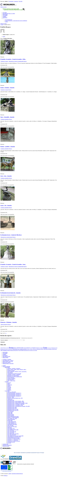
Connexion (16, 1)
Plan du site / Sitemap (6, 362)
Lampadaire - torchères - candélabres (13, 374)
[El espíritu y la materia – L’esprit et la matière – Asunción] (7, 259)
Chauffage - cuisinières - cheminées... (14, 368)
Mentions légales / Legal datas (8, 363)
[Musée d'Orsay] (6, 464)
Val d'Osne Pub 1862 (11, 441)
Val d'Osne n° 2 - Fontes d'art (12, 439)
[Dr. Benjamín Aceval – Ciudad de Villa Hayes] (7, 229)
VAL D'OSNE (21, 350)
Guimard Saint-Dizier (11, 419)
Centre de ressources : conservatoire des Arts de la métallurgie (16, 20)
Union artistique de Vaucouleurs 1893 (14, 436)
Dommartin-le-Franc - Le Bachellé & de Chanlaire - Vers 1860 (18, 406)
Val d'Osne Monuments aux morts (13, 437)
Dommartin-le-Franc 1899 (12, 407)
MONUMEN (5, 14)
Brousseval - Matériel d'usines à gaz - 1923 (15, 398)
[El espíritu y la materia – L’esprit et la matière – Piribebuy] (7, 54)
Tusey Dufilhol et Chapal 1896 (12, 429)
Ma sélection (5, 17)
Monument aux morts (54, 347)
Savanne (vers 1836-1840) (12, 426)
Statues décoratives (4, 324)
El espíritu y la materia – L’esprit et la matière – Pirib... (13, 59)
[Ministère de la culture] (10, 464)
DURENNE (28, 347)
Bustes (15, 347)
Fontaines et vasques (4, 61)
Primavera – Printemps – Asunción (8, 322)
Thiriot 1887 (9, 427)
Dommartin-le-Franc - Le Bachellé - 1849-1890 (15, 404)
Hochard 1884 (9, 420)
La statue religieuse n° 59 (11, 423)
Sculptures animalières (5, 119)
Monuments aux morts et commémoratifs (16, 61)
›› (6, 333)
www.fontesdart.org (8, 19)
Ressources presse (6, 446)
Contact (6, 21)
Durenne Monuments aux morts (13, 416)
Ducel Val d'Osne (10, 411)
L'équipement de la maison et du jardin (14, 373)
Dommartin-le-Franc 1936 (12, 408)
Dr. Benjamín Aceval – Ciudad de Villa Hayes (11, 234)
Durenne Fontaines (10, 415)
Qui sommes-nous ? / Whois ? (8, 360)
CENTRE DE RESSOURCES (17, 473)
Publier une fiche (3, 6)
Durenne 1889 (9, 413)
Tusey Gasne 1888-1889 (11, 431)
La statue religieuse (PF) (11, 421)
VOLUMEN (5, 15)
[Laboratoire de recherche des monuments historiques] (14, 464)
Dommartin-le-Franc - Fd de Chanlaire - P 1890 (15, 402)
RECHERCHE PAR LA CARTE (9, 13)
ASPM (9, 473)
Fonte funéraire (10, 372)
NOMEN (4, 16)
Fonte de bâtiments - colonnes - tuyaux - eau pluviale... (17, 371)
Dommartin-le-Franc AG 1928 (12, 409)
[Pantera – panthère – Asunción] (7, 141)
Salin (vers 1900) (10, 425)
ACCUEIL (5, 12)
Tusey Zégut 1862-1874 (11, 434)
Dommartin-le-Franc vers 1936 (12, 410)
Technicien (9, 389)
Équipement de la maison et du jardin (30, 350)
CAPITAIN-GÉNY (20, 347)
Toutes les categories (6, 366)
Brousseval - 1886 (10, 397)
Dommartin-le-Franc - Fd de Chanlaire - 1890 (15, 401)
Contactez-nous (5, 444)
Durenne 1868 (9, 412)
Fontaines (34, 347)
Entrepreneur (9, 384)
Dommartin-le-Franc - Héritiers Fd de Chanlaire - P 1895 (17, 403)
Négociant (9, 386)
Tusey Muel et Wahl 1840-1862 (13, 433)
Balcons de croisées (6, 347)
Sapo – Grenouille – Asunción (7, 117)
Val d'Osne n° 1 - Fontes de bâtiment (13, 438)
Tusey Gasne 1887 (10, 430)
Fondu (31, 347)
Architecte (1, 347)
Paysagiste (9, 387)
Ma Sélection (5, 355)
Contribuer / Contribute (7, 359)
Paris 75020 (43, 349)
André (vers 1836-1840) (11, 391)
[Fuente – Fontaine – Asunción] (7, 82)
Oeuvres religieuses (37, 349)
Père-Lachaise (49, 349)
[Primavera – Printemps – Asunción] (7, 317)
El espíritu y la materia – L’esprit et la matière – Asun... (13, 264)
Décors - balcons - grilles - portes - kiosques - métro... (16, 369)
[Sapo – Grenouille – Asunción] (7, 111)
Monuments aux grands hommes (6, 237)
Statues (8, 350)
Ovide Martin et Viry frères (12, 424)
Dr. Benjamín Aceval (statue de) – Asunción (10, 292)
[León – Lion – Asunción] (7, 170)
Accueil (1, 24)
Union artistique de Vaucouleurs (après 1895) (15, 435)
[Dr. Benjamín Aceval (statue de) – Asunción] (7, 287)
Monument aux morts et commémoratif (6, 349)
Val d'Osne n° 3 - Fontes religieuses (13, 440)
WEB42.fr (5, 475)
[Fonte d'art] (1, 464)
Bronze (11, 347)
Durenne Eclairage (10, 414)
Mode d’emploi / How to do (8, 361)
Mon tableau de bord (6, 356)
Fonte (45, 347)
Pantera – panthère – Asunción (7, 146)
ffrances (25, 61)
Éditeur (8, 383)
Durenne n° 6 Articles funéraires (13, 417)
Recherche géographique (7, 445)
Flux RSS (20, 1)
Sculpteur (5, 350)
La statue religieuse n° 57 (11, 422)
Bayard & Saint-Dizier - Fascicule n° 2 (14, 392)
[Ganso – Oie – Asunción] (7, 200)
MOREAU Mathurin (30, 349)
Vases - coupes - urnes (11, 380)
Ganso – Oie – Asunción (6, 205)
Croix (25, 347)
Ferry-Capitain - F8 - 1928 (12, 418)
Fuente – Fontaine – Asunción (7, 87)
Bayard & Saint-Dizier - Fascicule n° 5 (14, 396)
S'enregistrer (11, 1)
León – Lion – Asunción (6, 176)
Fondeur (8, 385)
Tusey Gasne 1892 (10, 432)
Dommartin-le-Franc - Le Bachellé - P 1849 (15, 405)
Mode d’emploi (5, 357)
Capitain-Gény (10, 399)
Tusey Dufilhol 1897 (11, 428)
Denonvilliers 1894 (10, 400)
